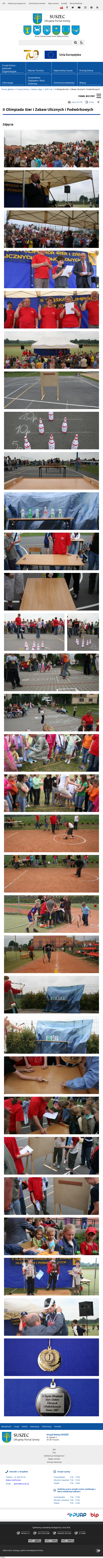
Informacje (47, 1426)
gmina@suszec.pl (21, 1483)
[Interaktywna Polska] (98, 1550)
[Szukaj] (75, 43)
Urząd (16, 1426)
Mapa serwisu (53, 3)
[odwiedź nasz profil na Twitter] (73, 7)
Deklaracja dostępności (17, 3)
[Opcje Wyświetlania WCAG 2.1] (81, 43)
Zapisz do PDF (76, 102)
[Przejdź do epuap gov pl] (76, 1515)
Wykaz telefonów (13, 1480)
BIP (54, 1449)
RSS (4, 3)
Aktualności (6, 1426)
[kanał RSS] (97, 7)
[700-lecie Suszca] (31, 55)
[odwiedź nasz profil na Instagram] (85, 7)
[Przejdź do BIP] (94, 1515)
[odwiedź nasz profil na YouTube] (79, 7)
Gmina (24, 1426)
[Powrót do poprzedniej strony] (98, 102)
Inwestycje (34, 1426)
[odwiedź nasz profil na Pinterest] (91, 7)
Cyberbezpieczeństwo (37, 3)
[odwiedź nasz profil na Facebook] (67, 7)
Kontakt (64, 3)
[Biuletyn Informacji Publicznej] (61, 7)
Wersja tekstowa (76, 3)
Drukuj (91, 102)
